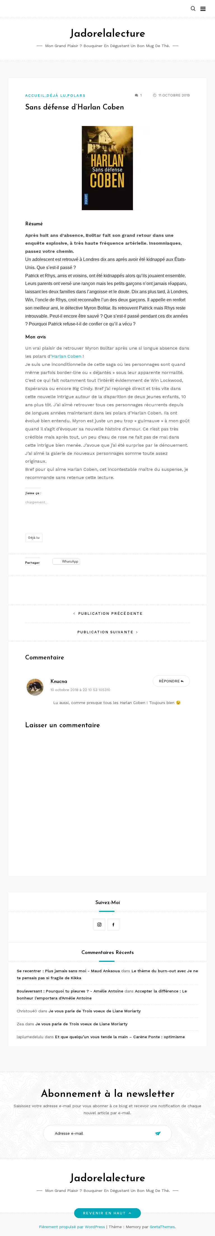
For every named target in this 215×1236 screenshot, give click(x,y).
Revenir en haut (104, 1213)
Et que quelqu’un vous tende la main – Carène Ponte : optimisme (120, 1037)
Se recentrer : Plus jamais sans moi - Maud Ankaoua (68, 971)
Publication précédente (110, 613)
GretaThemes (162, 1226)
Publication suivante (105, 632)
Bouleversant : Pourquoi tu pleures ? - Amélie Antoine (70, 991)
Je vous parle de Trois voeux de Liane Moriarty (95, 1011)
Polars (76, 95)
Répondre (169, 681)
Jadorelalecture (107, 34)
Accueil (35, 95)
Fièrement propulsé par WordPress (72, 1226)
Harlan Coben (66, 356)
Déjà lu (56, 95)
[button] (193, 8)
